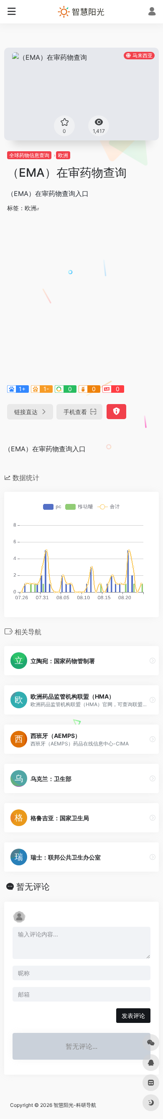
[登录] (152, 12)
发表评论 (133, 1015)
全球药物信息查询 (29, 155)
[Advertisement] (81, 297)
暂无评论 (33, 887)
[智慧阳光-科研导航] (81, 11)
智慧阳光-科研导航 (74, 1105)
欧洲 (63, 155)
